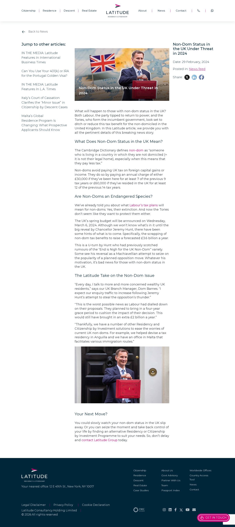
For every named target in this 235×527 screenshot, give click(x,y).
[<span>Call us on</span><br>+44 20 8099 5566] (198, 11)
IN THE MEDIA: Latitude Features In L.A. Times (40, 87)
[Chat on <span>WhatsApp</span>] (212, 11)
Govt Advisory (169, 475)
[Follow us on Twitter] (181, 510)
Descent (69, 10)
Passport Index (170, 490)
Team (164, 485)
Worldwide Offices (200, 470)
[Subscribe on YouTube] (188, 510)
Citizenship (29, 10)
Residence (49, 10)
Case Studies (141, 490)
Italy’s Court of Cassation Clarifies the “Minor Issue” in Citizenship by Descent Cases (45, 102)
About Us (167, 470)
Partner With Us (170, 480)
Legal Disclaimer (34, 505)
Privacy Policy (64, 505)
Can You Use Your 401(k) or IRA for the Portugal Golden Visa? (45, 73)
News (161, 10)
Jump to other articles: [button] (44, 44)
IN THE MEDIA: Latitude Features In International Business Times (41, 57)
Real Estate (89, 10)
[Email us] (194, 510)
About (142, 10)
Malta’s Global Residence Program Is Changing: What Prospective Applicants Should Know (44, 123)
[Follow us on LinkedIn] (170, 510)
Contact (181, 10)
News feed (197, 69)
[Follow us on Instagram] (164, 510)
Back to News (38, 31)
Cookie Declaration (96, 505)
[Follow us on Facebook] (175, 510)
